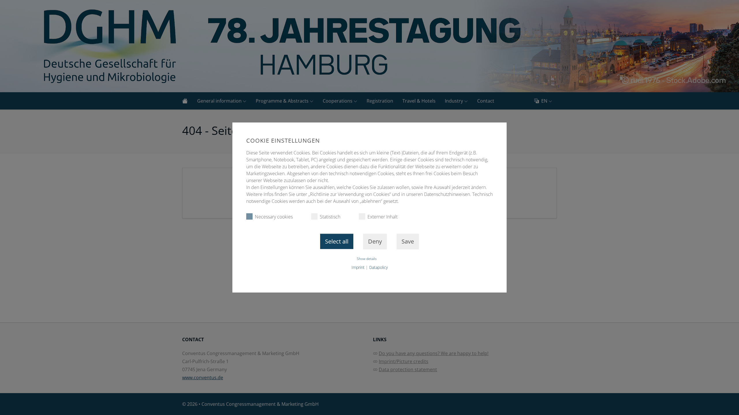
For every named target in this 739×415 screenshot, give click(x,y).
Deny (375, 241)
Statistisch (330, 217)
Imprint (358, 267)
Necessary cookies (274, 217)
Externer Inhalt (382, 217)
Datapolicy (378, 267)
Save (408, 241)
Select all (336, 241)
